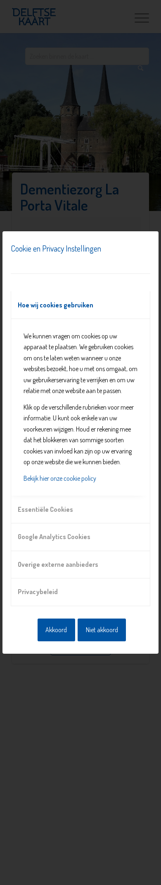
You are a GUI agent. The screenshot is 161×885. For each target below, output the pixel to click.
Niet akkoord (102, 630)
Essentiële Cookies (45, 509)
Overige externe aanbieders (58, 564)
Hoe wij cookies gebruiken (55, 305)
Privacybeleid (38, 592)
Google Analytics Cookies (54, 536)
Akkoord (56, 630)
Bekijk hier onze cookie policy (60, 478)
